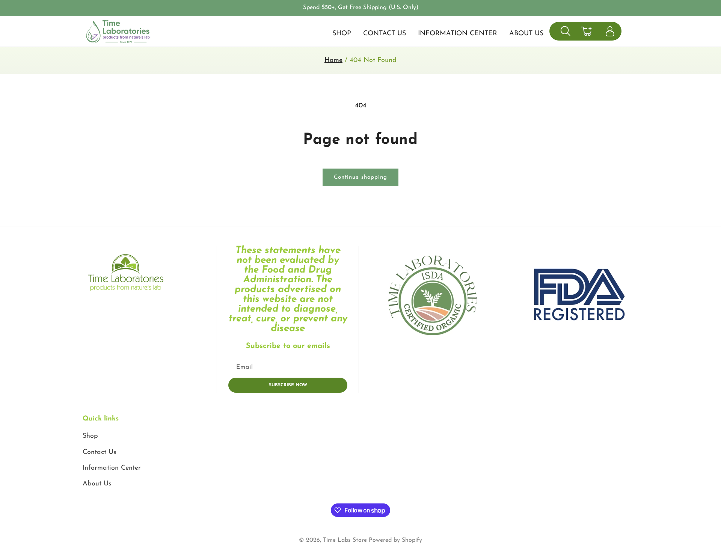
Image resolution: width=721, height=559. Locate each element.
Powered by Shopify (395, 540)
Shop (90, 436)
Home (333, 60)
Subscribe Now (288, 385)
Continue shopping (360, 177)
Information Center (112, 468)
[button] (565, 31)
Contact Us (99, 452)
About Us (97, 484)
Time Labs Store (345, 540)
